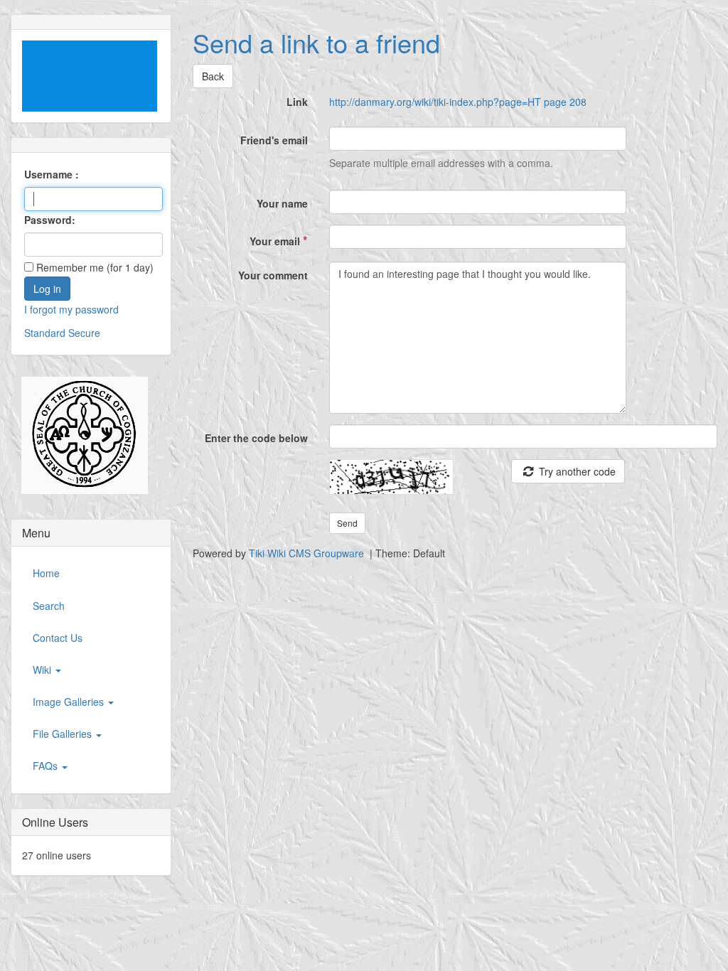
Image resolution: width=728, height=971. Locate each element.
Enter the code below (256, 438)
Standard (44, 333)
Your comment (273, 275)
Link (297, 102)
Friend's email (274, 140)
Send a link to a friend (316, 42)
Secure (84, 333)
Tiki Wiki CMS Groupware (308, 553)
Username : (51, 174)
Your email (279, 240)
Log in (47, 288)
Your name (282, 203)
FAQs (46, 765)
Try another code (576, 471)
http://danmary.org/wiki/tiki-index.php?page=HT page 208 (458, 102)
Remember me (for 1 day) (93, 267)
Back (213, 76)
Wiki (43, 669)
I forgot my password (71, 309)
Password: (49, 220)
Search (49, 606)
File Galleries (64, 733)
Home (46, 573)
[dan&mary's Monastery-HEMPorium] (79, 435)
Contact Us (57, 638)
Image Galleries (70, 701)
